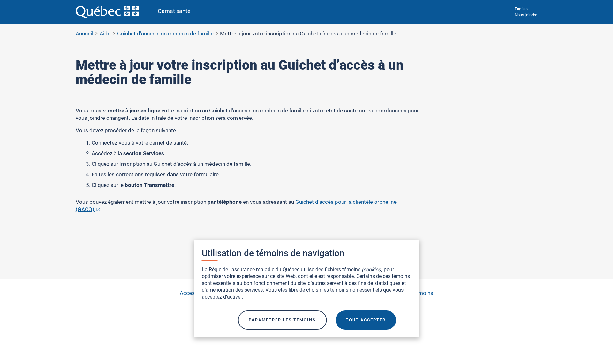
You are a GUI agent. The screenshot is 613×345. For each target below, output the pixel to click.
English (521, 8)
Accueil (84, 33)
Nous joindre (526, 14)
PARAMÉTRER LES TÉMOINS (282, 320)
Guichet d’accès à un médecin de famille (165, 33)
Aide (105, 33)
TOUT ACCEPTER (366, 320)
